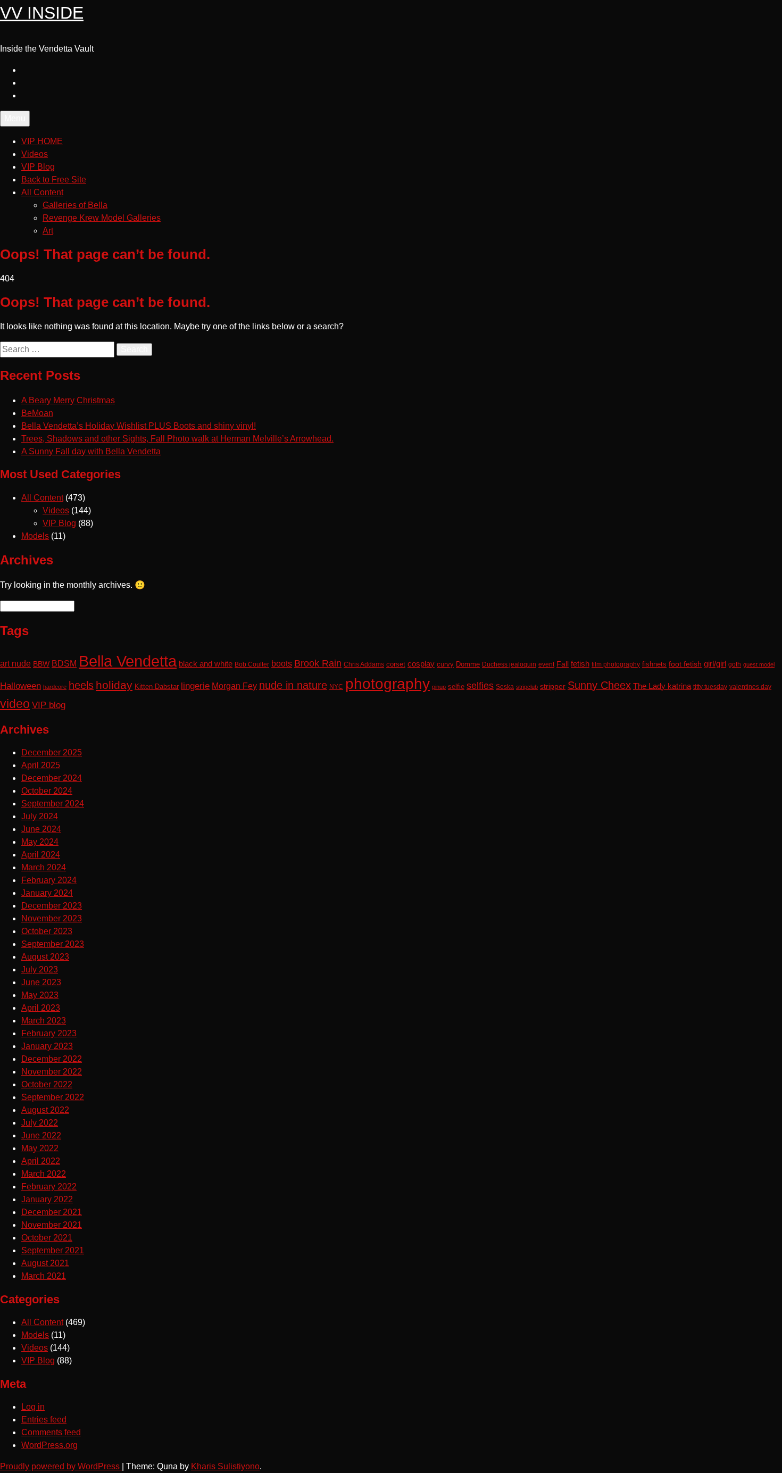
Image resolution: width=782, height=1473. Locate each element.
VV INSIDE (42, 12)
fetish (580, 664)
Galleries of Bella (75, 205)
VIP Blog (38, 166)
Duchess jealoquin (509, 664)
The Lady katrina (662, 685)
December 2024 (51, 778)
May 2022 (40, 1148)
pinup (439, 687)
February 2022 (49, 1186)
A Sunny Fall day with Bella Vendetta (91, 451)
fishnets (654, 664)
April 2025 (40, 765)
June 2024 (41, 829)
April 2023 (40, 1007)
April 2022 (40, 1161)
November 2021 (51, 1224)
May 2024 (40, 841)
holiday (114, 685)
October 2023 (46, 931)
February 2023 (49, 1033)
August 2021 (45, 1263)
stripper (552, 686)
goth (734, 664)
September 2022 (52, 1097)
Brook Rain (318, 663)
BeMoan (37, 413)
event (546, 664)
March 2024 (43, 867)
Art (48, 230)
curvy (445, 664)
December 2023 (51, 905)
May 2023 (40, 995)
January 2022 (47, 1199)
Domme (468, 664)
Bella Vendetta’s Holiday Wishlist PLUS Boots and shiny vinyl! (138, 425)
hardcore (54, 687)
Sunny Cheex (599, 685)
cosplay (421, 664)
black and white (205, 664)
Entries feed (43, 1419)
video (15, 704)
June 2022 (41, 1135)
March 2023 (43, 1020)
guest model (759, 664)
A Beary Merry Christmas (68, 400)
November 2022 (51, 1071)
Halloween (20, 685)
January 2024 (47, 892)
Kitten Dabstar (157, 686)
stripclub (527, 687)
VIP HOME (42, 141)
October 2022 (46, 1084)
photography (387, 684)
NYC (336, 686)
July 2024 (39, 816)
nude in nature (293, 685)
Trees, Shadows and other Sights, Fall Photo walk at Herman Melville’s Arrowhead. (177, 438)
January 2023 (47, 1046)
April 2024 (40, 854)
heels (81, 685)
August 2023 (45, 956)
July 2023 (39, 969)
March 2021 (43, 1275)
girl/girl (715, 663)
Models (35, 535)
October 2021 (46, 1237)
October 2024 (46, 790)
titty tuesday (710, 686)
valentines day (750, 686)
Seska (505, 686)
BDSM (64, 663)
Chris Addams (364, 664)
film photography (616, 664)
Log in (33, 1406)
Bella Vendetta (128, 661)
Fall (562, 664)
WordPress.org (49, 1445)
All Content (42, 192)
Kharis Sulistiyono (225, 1466)
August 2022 (45, 1109)
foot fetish (685, 664)
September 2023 (52, 943)
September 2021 (52, 1250)
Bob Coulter (252, 664)
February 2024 (49, 880)
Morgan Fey (234, 685)
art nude (15, 663)
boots (281, 663)
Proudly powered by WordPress (61, 1466)
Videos (34, 154)
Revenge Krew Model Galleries (102, 217)
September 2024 (52, 803)
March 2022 (43, 1173)
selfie (456, 686)
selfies (480, 685)
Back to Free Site (53, 179)
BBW (41, 664)
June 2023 (41, 982)
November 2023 (51, 918)
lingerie (195, 686)
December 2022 (51, 1058)
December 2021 (51, 1212)
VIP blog (48, 705)
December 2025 (51, 752)
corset (395, 664)
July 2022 (39, 1122)
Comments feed (51, 1432)
